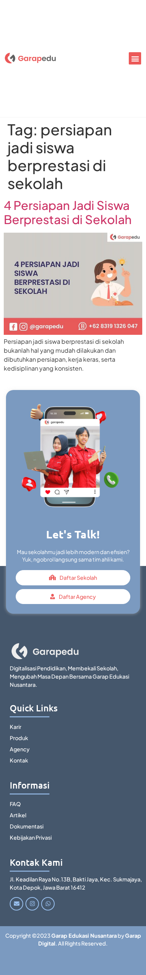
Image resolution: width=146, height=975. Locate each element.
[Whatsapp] (48, 903)
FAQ (15, 804)
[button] (135, 58)
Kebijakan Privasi (31, 837)
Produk (19, 738)
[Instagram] (32, 903)
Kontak (19, 760)
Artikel (18, 815)
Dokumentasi (26, 826)
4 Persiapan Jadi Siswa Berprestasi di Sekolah (68, 212)
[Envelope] (16, 903)
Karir (15, 726)
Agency (20, 749)
